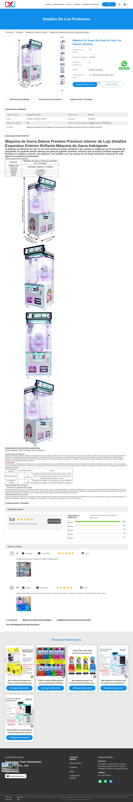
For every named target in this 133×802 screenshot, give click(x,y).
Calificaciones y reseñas (81, 99)
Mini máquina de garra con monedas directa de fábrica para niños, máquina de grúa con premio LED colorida (82, 682)
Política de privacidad (8, 798)
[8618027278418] (100, 781)
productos (69, 4)
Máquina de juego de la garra (36, 32)
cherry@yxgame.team (17, 776)
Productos (19, 32)
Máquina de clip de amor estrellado (37, 620)
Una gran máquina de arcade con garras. (23, 625)
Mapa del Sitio (20, 798)
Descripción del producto (50, 99)
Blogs (72, 771)
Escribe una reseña (54, 521)
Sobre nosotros (75, 763)
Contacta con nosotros (75, 777)
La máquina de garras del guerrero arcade (74, 620)
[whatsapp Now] (124, 69)
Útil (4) (87, 553)
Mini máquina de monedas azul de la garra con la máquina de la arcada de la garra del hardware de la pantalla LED (113, 682)
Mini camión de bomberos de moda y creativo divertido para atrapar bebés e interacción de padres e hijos (19, 682)
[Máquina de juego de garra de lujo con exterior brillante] (29, 63)
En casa (48, 4)
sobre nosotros (58, 4)
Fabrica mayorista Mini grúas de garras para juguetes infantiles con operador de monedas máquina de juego (50, 682)
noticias (78, 4)
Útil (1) (85, 588)
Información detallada (19, 99)
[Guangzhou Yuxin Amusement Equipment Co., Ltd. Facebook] (111, 781)
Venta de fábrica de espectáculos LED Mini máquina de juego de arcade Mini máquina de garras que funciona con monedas (19, 731)
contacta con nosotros (90, 4)
